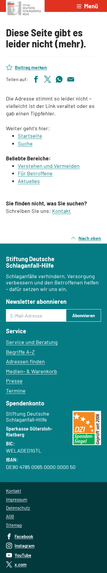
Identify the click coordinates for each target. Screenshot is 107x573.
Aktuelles (29, 181)
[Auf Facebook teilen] (36, 78)
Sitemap (14, 525)
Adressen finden (25, 361)
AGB (10, 516)
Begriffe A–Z (20, 352)
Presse (14, 380)
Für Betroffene (35, 173)
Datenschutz (18, 507)
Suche (25, 143)
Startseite (30, 135)
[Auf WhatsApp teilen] (59, 78)
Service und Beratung (32, 342)
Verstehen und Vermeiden (49, 165)
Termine (16, 390)
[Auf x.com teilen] (47, 78)
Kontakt (61, 210)
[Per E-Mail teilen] (70, 78)
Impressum (16, 499)
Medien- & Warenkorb (31, 371)
